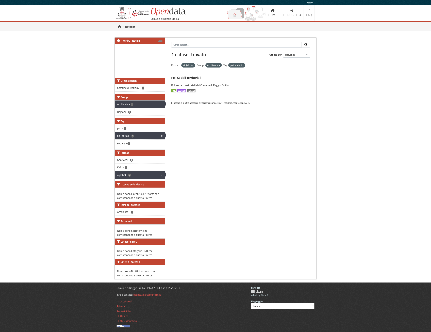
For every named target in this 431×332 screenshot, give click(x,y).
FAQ (309, 14)
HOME (272, 14)
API (220, 103)
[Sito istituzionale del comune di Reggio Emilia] (132, 13)
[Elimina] (192, 65)
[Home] (119, 26)
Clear (160, 40)
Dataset (130, 26)
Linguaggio (256, 301)
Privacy (121, 306)
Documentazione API (238, 103)
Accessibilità (124, 311)
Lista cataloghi (125, 301)
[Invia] (306, 45)
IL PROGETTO (292, 14)
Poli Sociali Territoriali (186, 77)
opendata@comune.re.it (147, 295)
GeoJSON (182, 90)
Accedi (310, 2)
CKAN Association (127, 321)
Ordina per (275, 55)
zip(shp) (191, 90)
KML (174, 90)
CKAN (257, 291)
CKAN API (122, 316)
